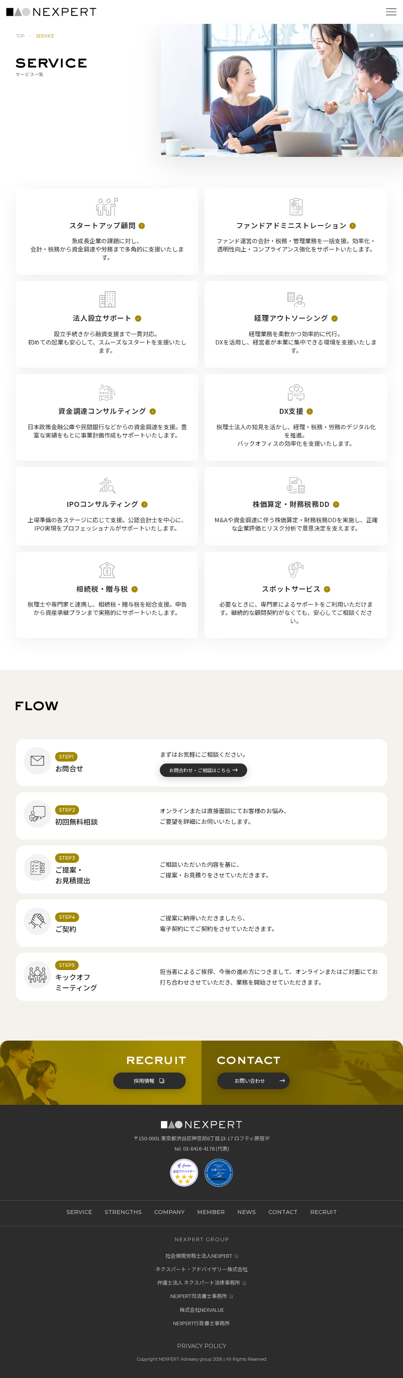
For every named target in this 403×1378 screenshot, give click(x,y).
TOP (20, 36)
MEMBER (211, 1212)
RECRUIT (323, 1212)
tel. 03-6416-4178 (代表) (201, 1148)
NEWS (246, 1212)
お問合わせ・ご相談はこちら (200, 770)
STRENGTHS (123, 1212)
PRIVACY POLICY (201, 1346)
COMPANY (169, 1212)
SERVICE (79, 1212)
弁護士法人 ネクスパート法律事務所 (198, 1282)
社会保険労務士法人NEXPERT (198, 1255)
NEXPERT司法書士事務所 (198, 1296)
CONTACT (283, 1212)
